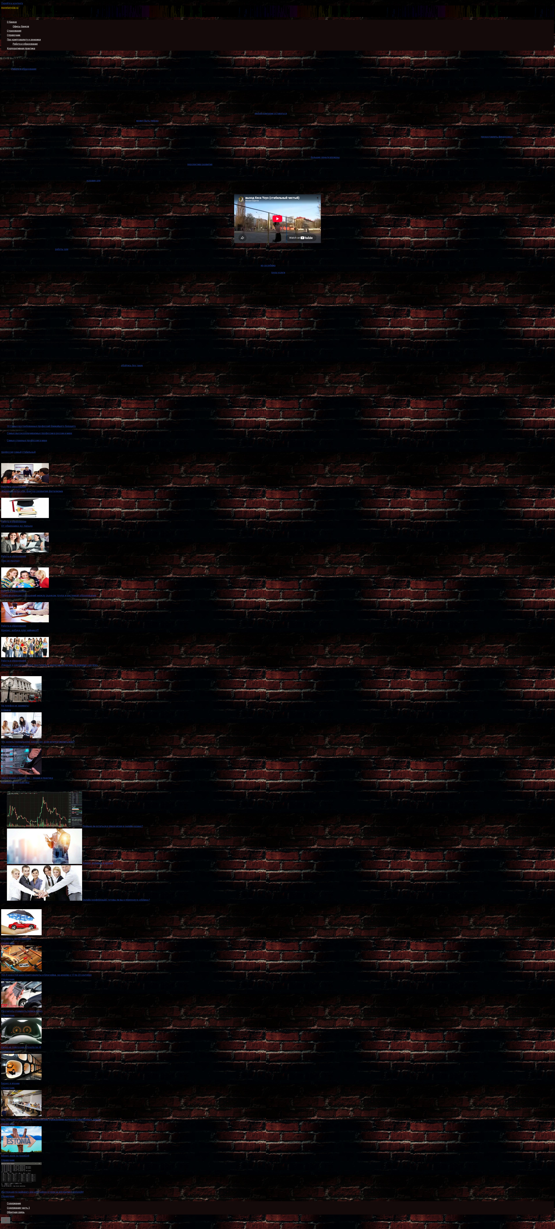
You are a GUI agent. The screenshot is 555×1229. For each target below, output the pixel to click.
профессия (7, 452)
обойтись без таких (132, 365)
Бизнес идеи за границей (15, 1155)
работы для (61, 249)
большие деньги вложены (325, 157)
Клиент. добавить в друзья (98, 863)
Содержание (14, 1203)
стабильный (29, 452)
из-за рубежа (268, 265)
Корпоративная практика (21, 48)
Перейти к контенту (12, 3)
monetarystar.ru (9, 7)
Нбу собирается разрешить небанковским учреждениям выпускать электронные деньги (50, 1119)
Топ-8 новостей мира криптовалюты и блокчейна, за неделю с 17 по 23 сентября (46, 975)
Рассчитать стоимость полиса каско (21, 1011)
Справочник (13, 35)
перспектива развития (199, 164)
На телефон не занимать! (15, 705)
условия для (93, 180)
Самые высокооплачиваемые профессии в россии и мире (39, 433)
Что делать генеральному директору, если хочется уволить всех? (38, 741)
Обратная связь (16, 1212)
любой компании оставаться (271, 113)
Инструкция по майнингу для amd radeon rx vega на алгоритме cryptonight (42, 1192)
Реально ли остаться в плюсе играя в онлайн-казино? (113, 826)
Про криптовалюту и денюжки (24, 39)
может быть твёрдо (147, 120)
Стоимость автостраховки (16, 938)
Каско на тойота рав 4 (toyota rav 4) (21, 1047)
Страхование (14, 30)
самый (18, 452)
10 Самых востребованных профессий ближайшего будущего (41, 426)
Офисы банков (21, 26)
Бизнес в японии (10, 1083)
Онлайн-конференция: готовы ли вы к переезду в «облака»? (116, 899)
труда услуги (278, 272)
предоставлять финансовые (497, 136)
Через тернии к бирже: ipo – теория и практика (27, 778)
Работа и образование (25, 44)
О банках (12, 22)
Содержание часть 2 (18, 1207)
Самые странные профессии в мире (27, 440)
